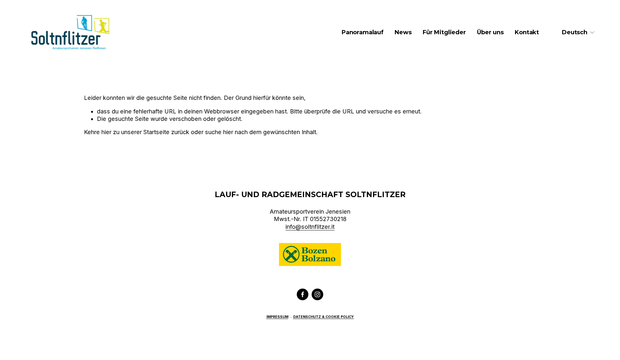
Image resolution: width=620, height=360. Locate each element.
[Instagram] (317, 294)
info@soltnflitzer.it (310, 226)
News (403, 32)
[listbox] (578, 32)
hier (106, 132)
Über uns (490, 32)
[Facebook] (302, 294)
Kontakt (527, 32)
